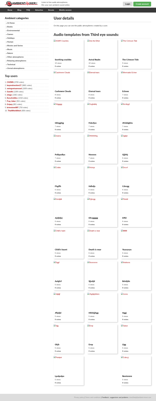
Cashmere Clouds (63, 91)
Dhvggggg (93, 218)
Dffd (124, 218)
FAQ (28, 10)
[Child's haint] (69, 238)
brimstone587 (12, 107)
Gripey (10, 104)
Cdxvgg (125, 186)
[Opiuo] (136, 333)
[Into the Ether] (102, 49)
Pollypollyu (60, 155)
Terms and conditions (93, 397)
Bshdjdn (126, 281)
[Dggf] (69, 270)
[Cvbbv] (69, 175)
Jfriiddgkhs (127, 123)
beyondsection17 (14, 85)
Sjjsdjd (92, 281)
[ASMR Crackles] (69, 49)
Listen (59, 54)
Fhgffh (58, 186)
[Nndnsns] (136, 270)
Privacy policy (79, 397)
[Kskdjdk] (69, 207)
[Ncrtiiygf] (136, 112)
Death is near (95, 250)
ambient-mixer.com (23, 3)
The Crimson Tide (130, 60)
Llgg (124, 345)
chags (9, 95)
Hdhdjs (92, 186)
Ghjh (57, 345)
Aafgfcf (58, 281)
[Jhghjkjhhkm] (102, 302)
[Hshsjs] (102, 175)
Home (10, 10)
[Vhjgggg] (69, 112)
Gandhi (10, 92)
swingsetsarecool (14, 88)
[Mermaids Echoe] (136, 80)
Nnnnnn (92, 155)
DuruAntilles (12, 98)
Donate (51, 10)
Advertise (39, 10)
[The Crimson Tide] (136, 49)
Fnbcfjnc (93, 123)
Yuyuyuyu (127, 250)
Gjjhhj (125, 155)
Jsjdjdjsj (59, 218)
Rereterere (127, 376)
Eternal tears (95, 91)
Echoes (125, 91)
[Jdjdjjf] (69, 302)
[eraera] (69, 144)
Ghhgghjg (59, 123)
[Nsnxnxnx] (102, 270)
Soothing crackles (63, 60)
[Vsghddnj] (102, 112)
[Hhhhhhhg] (102, 144)
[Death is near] (102, 238)
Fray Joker (11, 101)
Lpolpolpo (59, 376)
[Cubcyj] (136, 365)
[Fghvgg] (102, 207)
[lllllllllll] (136, 238)
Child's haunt (61, 250)
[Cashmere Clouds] (69, 80)
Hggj (124, 313)
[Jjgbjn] (136, 144)
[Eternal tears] (102, 80)
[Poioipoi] (69, 365)
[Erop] (102, 333)
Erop (91, 345)
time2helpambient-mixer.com (140, 397)
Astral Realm (94, 60)
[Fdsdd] (136, 207)
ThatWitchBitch (14, 111)
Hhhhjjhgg (93, 313)
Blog (19, 10)
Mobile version (65, 10)
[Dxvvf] (136, 175)
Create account (142, 4)
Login (127, 4)
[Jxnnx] (136, 302)
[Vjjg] (69, 333)
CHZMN (10, 82)
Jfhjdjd (58, 313)
